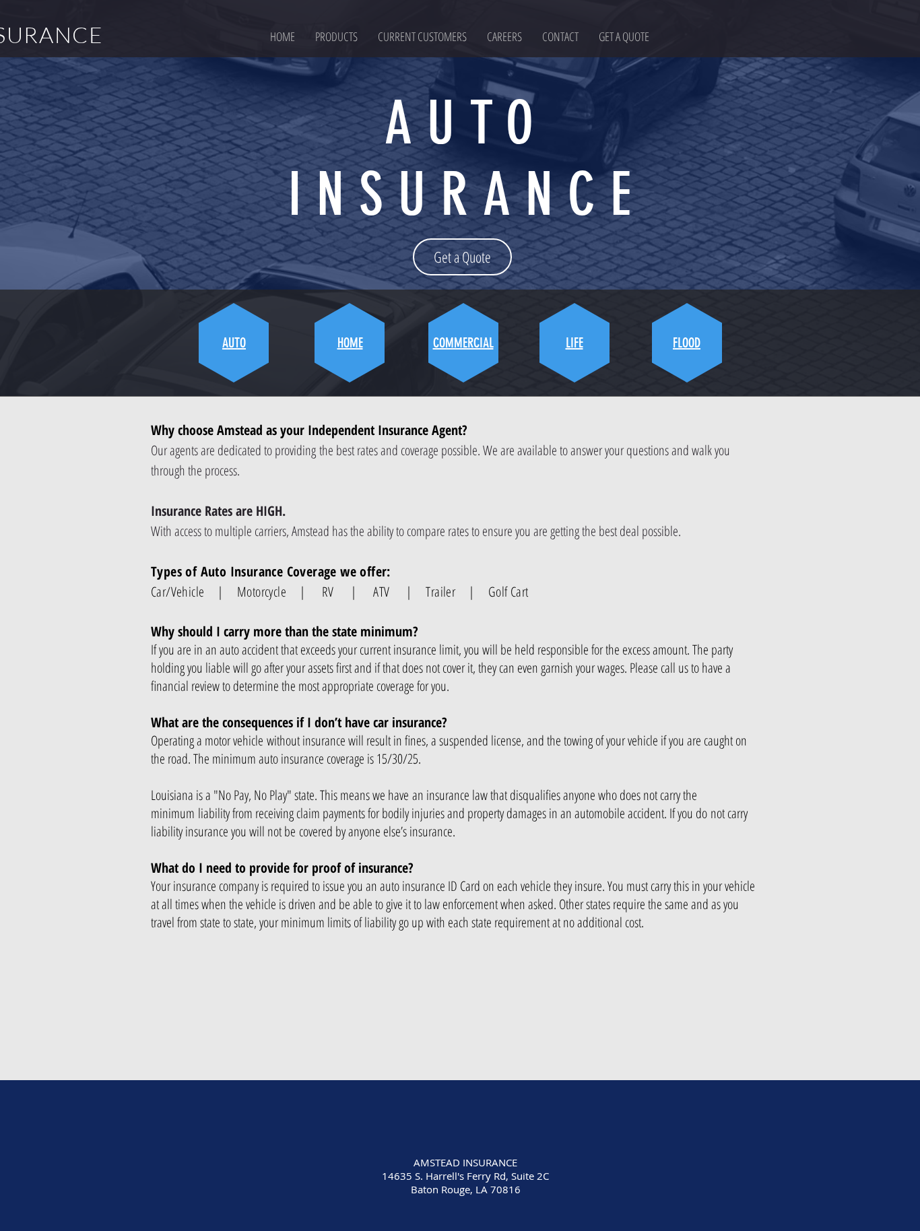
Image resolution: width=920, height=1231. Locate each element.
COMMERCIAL (463, 343)
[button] (336, 36)
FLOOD (686, 343)
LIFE (574, 343)
